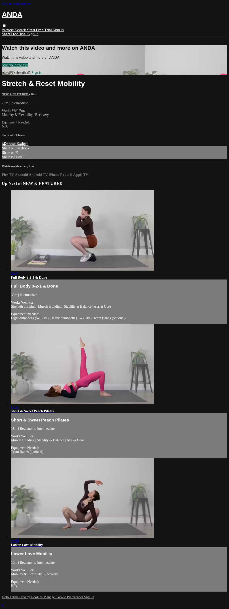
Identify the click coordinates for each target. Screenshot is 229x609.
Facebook (9, 144)
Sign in (58, 30)
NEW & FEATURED (15, 94)
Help (6, 597)
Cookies (37, 597)
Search (21, 30)
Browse (8, 30)
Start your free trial (15, 65)
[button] (4, 25)
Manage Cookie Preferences (63, 597)
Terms (14, 597)
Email (24, 144)
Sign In (32, 34)
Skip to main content (16, 4)
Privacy (25, 597)
